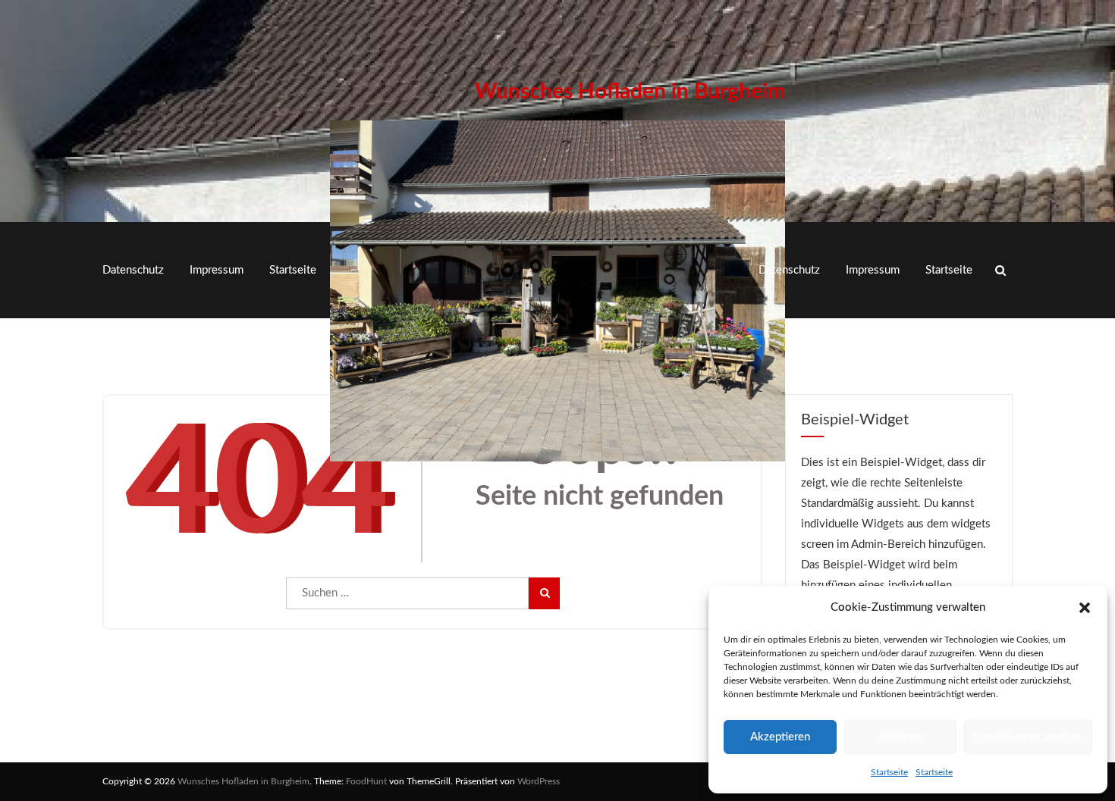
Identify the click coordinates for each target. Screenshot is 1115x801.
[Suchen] (544, 593)
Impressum (216, 270)
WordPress (538, 781)
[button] (1084, 607)
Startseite (889, 772)
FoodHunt (366, 781)
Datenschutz (133, 270)
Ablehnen (900, 737)
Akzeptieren (780, 737)
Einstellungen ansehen (1028, 737)
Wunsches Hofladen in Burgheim (630, 91)
